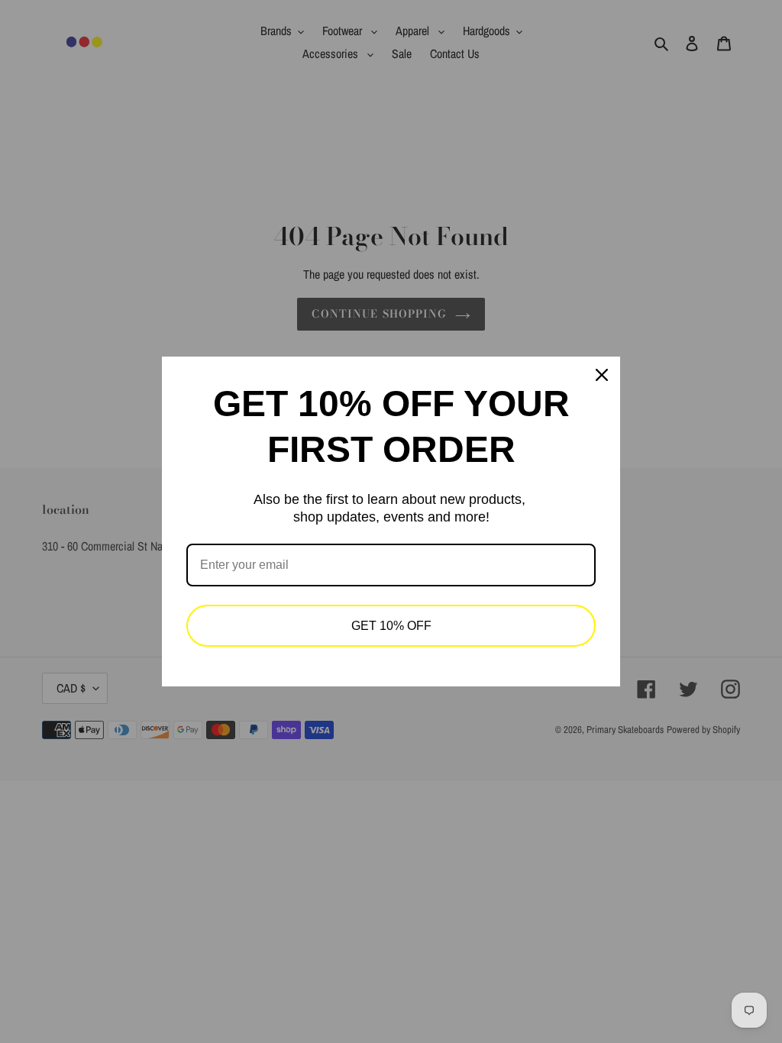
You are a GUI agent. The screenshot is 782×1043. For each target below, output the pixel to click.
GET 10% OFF (391, 625)
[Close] (601, 375)
